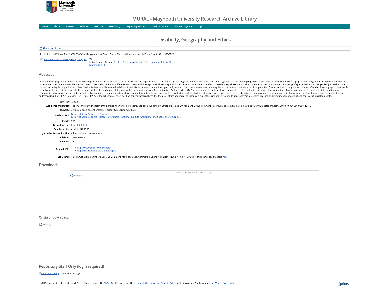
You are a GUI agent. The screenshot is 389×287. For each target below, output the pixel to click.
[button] (49, 273)
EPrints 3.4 (108, 283)
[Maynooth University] (61, 12)
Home (45, 26)
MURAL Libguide (183, 26)
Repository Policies (136, 26)
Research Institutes (109, 116)
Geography (104, 114)
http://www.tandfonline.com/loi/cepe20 (97, 150)
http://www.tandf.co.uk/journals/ (94, 147)
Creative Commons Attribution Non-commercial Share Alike (144, 62)
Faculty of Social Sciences (84, 114)
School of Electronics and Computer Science (157, 283)
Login (200, 26)
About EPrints (215, 283)
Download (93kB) (97, 64)
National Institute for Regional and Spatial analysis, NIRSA (151, 116)
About (57, 26)
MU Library (114, 26)
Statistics (98, 26)
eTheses (84, 26)
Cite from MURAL (160, 26)
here (225, 156)
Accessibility (228, 283)
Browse (70, 26)
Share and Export (52, 48)
